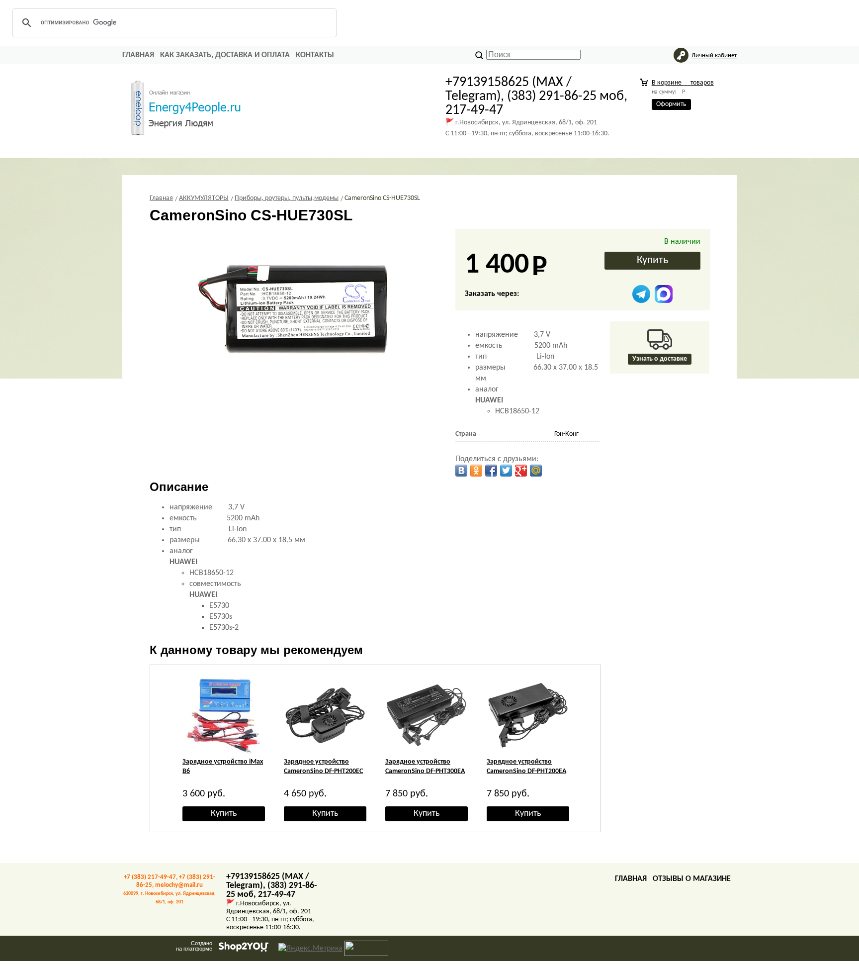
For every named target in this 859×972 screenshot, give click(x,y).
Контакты (315, 55)
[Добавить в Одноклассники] (476, 471)
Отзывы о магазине (692, 879)
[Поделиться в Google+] (521, 471)
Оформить (671, 104)
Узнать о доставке (659, 359)
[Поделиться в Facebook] (491, 471)
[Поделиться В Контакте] (461, 471)
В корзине (683, 83)
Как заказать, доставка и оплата (225, 55)
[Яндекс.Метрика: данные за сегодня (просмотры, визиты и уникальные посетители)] (310, 948)
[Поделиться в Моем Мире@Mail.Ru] (536, 471)
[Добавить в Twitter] (506, 471)
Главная (138, 55)
